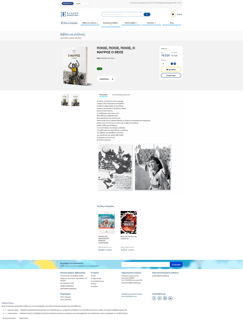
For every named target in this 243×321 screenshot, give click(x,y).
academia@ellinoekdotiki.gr (160, 276)
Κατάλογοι (67, 3)
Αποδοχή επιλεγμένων (9, 318)
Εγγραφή (176, 264)
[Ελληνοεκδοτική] (80, 14)
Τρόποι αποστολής (65, 299)
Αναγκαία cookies (13, 310)
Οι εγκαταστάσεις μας (97, 281)
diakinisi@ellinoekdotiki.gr (68, 288)
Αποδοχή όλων (23, 318)
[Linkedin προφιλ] (170, 298)
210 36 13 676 (153, 3)
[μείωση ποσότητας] (172, 63)
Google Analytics (13, 313)
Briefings (93, 284)
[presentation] (103, 95)
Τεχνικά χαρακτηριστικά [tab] (121, 95)
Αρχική (62, 38)
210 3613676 (71, 278)
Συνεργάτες (134, 3)
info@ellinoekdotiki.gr (67, 286)
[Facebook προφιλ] (154, 298)
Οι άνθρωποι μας (96, 278)
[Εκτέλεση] (147, 14)
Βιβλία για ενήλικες (69, 38)
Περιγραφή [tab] (103, 94)
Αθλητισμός (78, 38)
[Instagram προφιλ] (160, 298)
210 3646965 (80, 278)
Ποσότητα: (163, 60)
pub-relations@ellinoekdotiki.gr (131, 283)
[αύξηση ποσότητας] (175, 63)
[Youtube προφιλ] (165, 298)
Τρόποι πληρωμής (65, 297)
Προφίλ (93, 276)
